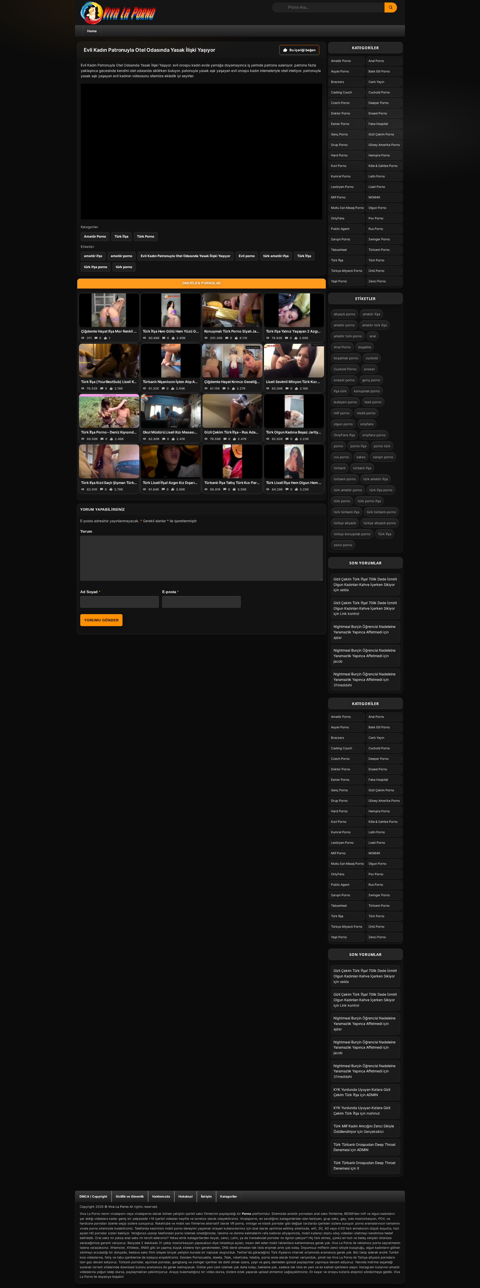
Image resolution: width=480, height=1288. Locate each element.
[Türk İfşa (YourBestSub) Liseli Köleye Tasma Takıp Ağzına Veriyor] (109, 361)
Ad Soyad (89, 592)
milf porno (342, 413)
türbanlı (340, 468)
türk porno (124, 267)
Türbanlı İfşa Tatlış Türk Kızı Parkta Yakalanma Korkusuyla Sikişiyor (260, 482)
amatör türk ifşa (374, 325)
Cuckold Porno (379, 92)
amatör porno (121, 256)
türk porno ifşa (369, 501)
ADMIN (372, 1095)
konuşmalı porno (367, 391)
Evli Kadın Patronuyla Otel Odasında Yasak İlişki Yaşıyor (185, 256)
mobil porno (366, 413)
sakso (361, 457)
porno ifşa (358, 446)
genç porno (371, 380)
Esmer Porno (340, 124)
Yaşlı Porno (339, 281)
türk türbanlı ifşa (346, 512)
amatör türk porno (348, 336)
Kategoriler (228, 1196)
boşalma (364, 347)
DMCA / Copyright (93, 1196)
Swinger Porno (379, 239)
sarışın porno (383, 457)
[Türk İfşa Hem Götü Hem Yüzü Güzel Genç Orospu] (171, 310)
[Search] (390, 7)
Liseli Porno (376, 187)
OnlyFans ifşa (344, 435)
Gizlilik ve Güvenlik (130, 1196)
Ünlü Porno (376, 271)
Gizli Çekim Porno (381, 134)
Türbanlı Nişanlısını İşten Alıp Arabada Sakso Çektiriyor (189, 382)
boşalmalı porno (346, 358)
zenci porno (343, 545)
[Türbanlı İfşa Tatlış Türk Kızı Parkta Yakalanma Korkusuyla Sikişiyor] (232, 461)
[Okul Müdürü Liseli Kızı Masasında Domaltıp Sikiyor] (171, 411)
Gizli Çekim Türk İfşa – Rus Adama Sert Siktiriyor (244, 432)
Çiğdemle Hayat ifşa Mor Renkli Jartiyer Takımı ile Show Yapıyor (134, 331)
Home (92, 31)
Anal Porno (376, 61)
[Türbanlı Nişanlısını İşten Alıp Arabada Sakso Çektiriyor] (171, 361)
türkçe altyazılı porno (380, 523)
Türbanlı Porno (379, 250)
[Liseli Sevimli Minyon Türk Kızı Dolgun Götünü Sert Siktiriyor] (294, 361)
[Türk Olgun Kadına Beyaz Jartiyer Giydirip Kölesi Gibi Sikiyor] (294, 411)
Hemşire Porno (379, 155)
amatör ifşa (93, 256)
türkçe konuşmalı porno (352, 534)
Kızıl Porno (338, 166)
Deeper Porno (378, 103)
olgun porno (343, 424)
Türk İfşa (121, 236)
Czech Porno (340, 103)
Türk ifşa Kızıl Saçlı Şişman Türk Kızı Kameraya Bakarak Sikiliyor (134, 482)
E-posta (169, 592)
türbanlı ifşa (362, 468)
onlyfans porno (374, 435)
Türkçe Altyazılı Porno (346, 271)
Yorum (86, 531)
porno (338, 446)
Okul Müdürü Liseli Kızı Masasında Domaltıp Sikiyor (186, 432)
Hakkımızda (161, 1196)
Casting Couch (341, 92)
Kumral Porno (340, 176)
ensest (369, 369)
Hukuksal (185, 1196)
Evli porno (247, 256)
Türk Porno (145, 236)
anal (373, 336)
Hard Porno (339, 155)
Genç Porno (339, 134)
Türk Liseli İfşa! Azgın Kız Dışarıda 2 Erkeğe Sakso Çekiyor (191, 482)
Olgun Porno (377, 208)
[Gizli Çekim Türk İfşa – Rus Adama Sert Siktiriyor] (232, 411)
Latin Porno (376, 176)
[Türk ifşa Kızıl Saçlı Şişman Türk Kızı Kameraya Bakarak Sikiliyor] (109, 461)
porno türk (382, 446)
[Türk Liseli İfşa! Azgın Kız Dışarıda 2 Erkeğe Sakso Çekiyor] (171, 461)
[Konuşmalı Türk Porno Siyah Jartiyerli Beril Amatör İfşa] (232, 310)
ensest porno (344, 380)
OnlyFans (337, 218)
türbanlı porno (345, 479)
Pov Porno (375, 218)
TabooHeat (339, 250)
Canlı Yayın (376, 82)
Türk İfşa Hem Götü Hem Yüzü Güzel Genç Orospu (184, 331)
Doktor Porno (340, 113)
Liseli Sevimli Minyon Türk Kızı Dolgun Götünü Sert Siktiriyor (316, 382)
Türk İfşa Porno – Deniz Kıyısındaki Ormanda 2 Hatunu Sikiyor (132, 432)
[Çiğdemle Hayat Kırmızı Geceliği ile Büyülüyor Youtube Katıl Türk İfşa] (232, 361)
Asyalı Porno (340, 71)
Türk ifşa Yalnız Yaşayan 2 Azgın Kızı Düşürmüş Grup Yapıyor (317, 331)
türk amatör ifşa (276, 256)
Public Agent (340, 229)
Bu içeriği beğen (303, 50)
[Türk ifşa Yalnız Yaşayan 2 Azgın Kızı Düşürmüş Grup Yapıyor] (294, 310)
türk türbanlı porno (381, 512)
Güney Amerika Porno (384, 145)
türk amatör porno (348, 490)
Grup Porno (339, 145)
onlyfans (367, 424)
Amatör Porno (95, 236)
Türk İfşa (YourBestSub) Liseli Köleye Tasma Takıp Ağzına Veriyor (135, 382)
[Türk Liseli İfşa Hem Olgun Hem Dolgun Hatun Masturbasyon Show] (294, 461)
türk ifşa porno (95, 267)
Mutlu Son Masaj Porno (347, 208)
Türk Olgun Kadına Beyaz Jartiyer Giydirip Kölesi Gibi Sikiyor (316, 432)
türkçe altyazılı (345, 523)
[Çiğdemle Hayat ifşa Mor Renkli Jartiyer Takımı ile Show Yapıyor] (109, 310)
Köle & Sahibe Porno (383, 166)
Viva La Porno (118, 1207)
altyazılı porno (344, 314)
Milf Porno (338, 197)
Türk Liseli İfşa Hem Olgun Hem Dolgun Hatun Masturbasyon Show (322, 482)
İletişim (206, 1196)
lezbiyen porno (345, 402)
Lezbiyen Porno (342, 187)
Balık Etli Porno (379, 71)
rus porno (341, 457)
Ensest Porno (377, 113)
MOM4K (374, 197)
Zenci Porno (377, 281)
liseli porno (373, 402)
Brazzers (337, 82)
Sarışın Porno (340, 239)
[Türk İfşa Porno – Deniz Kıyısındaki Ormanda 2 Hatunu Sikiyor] (109, 411)
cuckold (372, 358)
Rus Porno (375, 229)
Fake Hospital (378, 124)
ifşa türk (340, 391)
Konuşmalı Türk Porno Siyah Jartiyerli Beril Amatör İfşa (250, 331)
